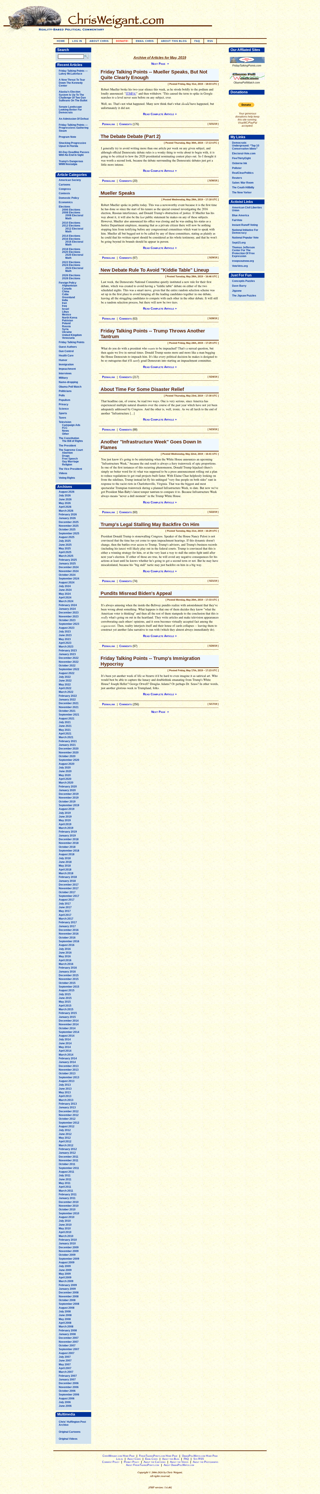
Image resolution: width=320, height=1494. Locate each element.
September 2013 (69, 1077)
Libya (65, 311)
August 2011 (66, 1171)
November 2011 (68, 1160)
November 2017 (69, 888)
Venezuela (68, 337)
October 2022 (67, 665)
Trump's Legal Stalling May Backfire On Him (150, 524)
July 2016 (65, 949)
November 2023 (69, 616)
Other (65, 433)
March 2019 (66, 828)
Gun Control (66, 351)
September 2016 (69, 941)
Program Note (67, 136)
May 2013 (65, 1092)
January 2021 (67, 744)
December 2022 (69, 657)
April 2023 (65, 642)
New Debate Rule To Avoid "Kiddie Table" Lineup (155, 270)
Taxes (62, 417)
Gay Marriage (70, 461)
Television (65, 422)
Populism (64, 400)
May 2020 (65, 775)
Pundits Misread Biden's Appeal (136, 593)
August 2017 (66, 899)
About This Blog (174, 41)
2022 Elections (71, 262)
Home (61, 41)
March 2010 (66, 1236)
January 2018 (67, 880)
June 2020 (65, 771)
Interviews (65, 373)
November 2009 (69, 1251)
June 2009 (65, 1270)
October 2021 (67, 710)
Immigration (66, 364)
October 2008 (67, 1300)
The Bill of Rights (72, 441)
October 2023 (67, 620)
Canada (67, 288)
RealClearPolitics (243, 172)
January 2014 (67, 1062)
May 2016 (65, 956)
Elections (64, 206)
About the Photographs (205, 1461)
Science (64, 408)
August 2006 (66, 1398)
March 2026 (66, 510)
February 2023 (68, 650)
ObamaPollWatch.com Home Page (200, 1455)
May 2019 (65, 820)
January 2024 (67, 608)
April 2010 (65, 1232)
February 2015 (68, 1013)
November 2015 (69, 979)
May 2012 (65, 1137)
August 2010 (66, 1217)
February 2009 (68, 1285)
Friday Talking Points (71, 342)
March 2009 (66, 1281)
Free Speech (70, 458)
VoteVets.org (240, 265)
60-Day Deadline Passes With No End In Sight (74, 154)
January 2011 (67, 1198)
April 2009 (65, 1277)
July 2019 (65, 812)
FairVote (237, 220)
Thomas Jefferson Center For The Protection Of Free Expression (243, 252)
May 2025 (65, 548)
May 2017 (65, 911)
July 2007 (65, 1356)
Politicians (65, 391)
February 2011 (68, 1194)
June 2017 (65, 907)
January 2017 (67, 926)
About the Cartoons (154, 1461)
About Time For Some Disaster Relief (142, 389)
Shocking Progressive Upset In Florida (72, 144)
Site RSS (198, 1458)
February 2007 (68, 1375)
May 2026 (65, 503)
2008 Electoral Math (74, 217)
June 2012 (65, 1134)
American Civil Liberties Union (247, 209)
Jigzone (237, 290)
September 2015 (69, 986)
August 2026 (66, 491)
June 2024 (65, 589)
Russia (66, 326)
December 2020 (69, 748)
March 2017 (66, 918)
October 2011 (67, 1164)
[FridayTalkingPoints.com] (247, 63)
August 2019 (66, 809)
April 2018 (65, 869)
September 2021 (69, 714)
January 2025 (67, 563)
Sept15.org (239, 242)
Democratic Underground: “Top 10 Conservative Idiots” (245, 145)
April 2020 (65, 778)
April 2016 (65, 960)
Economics (66, 202)
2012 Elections (71, 225)
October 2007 (67, 1345)
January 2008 (67, 1334)
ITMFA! (131, 93)
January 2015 (67, 1017)
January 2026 (67, 518)
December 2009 (69, 1247)
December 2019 (69, 794)
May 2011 (65, 1183)
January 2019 (67, 835)
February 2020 (68, 786)
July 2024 (65, 586)
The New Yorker (242, 192)
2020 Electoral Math (74, 256)
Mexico (66, 314)
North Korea (69, 317)
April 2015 (65, 1005)
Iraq (64, 305)
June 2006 (65, 1405)
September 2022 (69, 669)
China (65, 291)
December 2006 (69, 1383)
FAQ (197, 41)
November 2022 (69, 661)
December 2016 (69, 930)
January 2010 (67, 1243)
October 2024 (67, 574)
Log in (77, 41)
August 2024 (66, 582)
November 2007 (69, 1341)
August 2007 (66, 1353)
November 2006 (69, 1387)
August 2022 (66, 673)
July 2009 (65, 1266)
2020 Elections (71, 252)
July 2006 (65, 1402)
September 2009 (69, 1258)
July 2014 (65, 1039)
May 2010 (65, 1228)
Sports (63, 413)
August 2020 (66, 763)
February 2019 (68, 831)
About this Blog (170, 1458)
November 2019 (69, 797)
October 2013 (67, 1073)
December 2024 (69, 567)
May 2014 (65, 1047)
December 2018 (69, 839)
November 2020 (69, 752)
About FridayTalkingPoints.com (142, 1465)
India (65, 300)
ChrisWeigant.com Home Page (119, 1455)
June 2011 (65, 1179)
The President (67, 445)
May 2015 (65, 1001)
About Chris (99, 41)
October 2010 (67, 1209)
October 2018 (67, 846)
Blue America (240, 215)
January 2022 (67, 699)
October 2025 (67, 529)
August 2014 (66, 1035)
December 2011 (68, 1156)
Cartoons (64, 184)
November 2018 (69, 843)
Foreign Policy (67, 282)
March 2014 (66, 1054)
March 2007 (66, 1371)
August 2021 (66, 718)
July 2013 (65, 1084)
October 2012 (67, 1118)
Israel (65, 308)
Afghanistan (69, 285)
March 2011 (66, 1190)
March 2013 (66, 1100)
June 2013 (65, 1088)
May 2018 (65, 865)
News (65, 430)
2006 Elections (71, 209)
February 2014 (68, 1058)
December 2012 (69, 1111)
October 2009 (67, 1254)
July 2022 (65, 676)
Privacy (63, 404)
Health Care (66, 355)
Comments (125, 124)
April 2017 (65, 915)
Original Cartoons (70, 1431)
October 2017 (67, 892)
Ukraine (67, 332)
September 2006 (69, 1394)
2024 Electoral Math (74, 270)
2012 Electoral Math (74, 230)
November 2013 (69, 1069)
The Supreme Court (71, 449)
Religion (67, 464)
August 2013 (66, 1081)
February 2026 (68, 514)
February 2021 (68, 741)
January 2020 (67, 790)
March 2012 (66, 1145)
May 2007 (65, 1364)
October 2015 (67, 983)
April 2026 (65, 506)
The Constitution (69, 438)
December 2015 (69, 975)
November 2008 (69, 1296)
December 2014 (69, 1020)
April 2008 (65, 1322)
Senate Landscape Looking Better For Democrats (70, 109)
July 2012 (65, 1130)
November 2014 (69, 1024)
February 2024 (68, 605)
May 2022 (65, 684)
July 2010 (65, 1220)
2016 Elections (71, 238)
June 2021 (65, 725)
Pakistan (67, 320)
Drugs (66, 455)
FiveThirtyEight (241, 158)
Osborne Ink (239, 163)
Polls (62, 395)
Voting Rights (67, 477)
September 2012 (69, 1122)
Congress (65, 189)
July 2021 (65, 722)
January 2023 (67, 654)
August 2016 (66, 945)
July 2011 (65, 1175)
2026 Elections (71, 275)
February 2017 (68, 922)
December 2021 (69, 703)
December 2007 (69, 1337)
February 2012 (68, 1149)
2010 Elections (71, 222)
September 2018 (69, 850)
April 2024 (65, 597)
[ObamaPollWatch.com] (247, 80)
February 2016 (68, 967)
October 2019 (67, 801)
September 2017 (69, 896)
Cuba (65, 294)
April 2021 (65, 733)
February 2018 (68, 877)
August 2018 (66, 854)
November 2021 (69, 707)
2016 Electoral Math (74, 243)
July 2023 (65, 631)
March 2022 (66, 691)
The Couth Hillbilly (243, 187)
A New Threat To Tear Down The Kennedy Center (72, 82)
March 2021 (66, 737)
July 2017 (65, 903)
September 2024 (69, 578)
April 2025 (65, 552)
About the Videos (179, 1461)
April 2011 (65, 1186)
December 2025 (69, 522)
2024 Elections (71, 265)
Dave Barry (239, 285)
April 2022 (65, 688)
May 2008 (65, 1319)
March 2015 (66, 1009)
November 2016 (69, 933)
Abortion (67, 452)
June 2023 (65, 635)
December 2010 (69, 1202)
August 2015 (66, 990)
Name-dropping (68, 382)
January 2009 (67, 1288)
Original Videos (68, 1438)
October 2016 (67, 937)
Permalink (108, 124)
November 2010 (69, 1205)
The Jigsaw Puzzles (244, 295)
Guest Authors (68, 346)
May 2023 (65, 639)
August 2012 (66, 1126)
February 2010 (68, 1239)
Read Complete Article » (160, 114)
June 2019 (65, 816)
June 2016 (65, 952)
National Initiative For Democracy (245, 231)
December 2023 (69, 612)
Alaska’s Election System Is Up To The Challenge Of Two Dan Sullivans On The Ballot (73, 96)
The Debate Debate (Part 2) (130, 136)
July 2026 (65, 495)
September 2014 (69, 1032)
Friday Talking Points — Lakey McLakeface (73, 72)
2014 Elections (71, 235)
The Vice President (70, 468)
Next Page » (160, 63)
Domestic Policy (69, 197)
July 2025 (65, 540)
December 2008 (69, 1292)
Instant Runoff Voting (245, 225)
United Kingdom (72, 335)
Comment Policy (110, 1461)
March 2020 (66, 782)
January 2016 (67, 971)
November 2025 (69, 525)
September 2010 (69, 1213)
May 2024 (65, 593)
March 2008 (66, 1326)
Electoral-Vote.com (244, 153)
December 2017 (69, 884)
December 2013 (69, 1066)
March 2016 (66, 964)
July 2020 (65, 767)
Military (63, 377)
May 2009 (65, 1273)
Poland (66, 323)
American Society (70, 180)
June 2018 (65, 862)
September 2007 (69, 1349)
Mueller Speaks (118, 193)
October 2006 (67, 1390)
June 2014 (65, 1043)
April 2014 (65, 1050)
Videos (63, 473)
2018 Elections (71, 249)
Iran (64, 303)
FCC (64, 427)
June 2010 (65, 1224)
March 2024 (66, 601)
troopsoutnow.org (243, 260)
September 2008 (69, 1303)
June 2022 (65, 680)
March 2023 (66, 646)
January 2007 (67, 1379)
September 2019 (69, 805)
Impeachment (67, 368)
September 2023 (69, 623)
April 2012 (65, 1141)
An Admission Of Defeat (74, 118)
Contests (64, 193)
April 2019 (65, 824)
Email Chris (145, 41)
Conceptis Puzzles (243, 281)
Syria (65, 329)
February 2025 (68, 559)
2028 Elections (71, 278)
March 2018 (66, 873)
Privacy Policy (131, 1461)
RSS (210, 41)
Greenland (68, 297)
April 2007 (65, 1368)
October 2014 (67, 1028)
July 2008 (65, 1311)
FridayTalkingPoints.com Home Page (158, 1455)
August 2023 (66, 627)
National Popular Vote (245, 237)
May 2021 (65, 729)
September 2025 (69, 533)
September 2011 (69, 1168)
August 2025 (66, 537)
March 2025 (66, 555)
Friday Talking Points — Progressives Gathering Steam (73, 127)
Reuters (237, 177)
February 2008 (68, 1330)
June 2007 (65, 1360)
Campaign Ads (71, 425)
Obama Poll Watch (70, 386)
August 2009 (66, 1262)
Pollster (237, 168)
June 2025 (65, 544)
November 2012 (69, 1115)
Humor (63, 360)
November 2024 (69, 571)
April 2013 (65, 1096)
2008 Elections (71, 212)
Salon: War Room (243, 182)
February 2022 (68, 695)
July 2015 (65, 994)
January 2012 (67, 1152)
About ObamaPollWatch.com (179, 1465)
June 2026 (65, 499)
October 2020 (67, 756)
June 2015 (65, 998)
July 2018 (65, 858)
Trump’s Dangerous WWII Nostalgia (71, 163)
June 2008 (65, 1315)
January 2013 (67, 1107)
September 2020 (69, 759)
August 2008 (66, 1307)
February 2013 (68, 1103)
